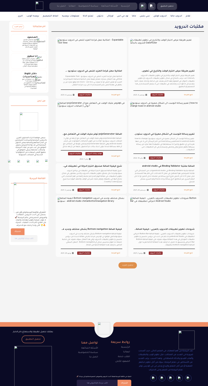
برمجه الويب (32, 16)
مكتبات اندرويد (157, 95)
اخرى (20, 16)
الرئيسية (125, 6)
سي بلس (145, 16)
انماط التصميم (50, 16)
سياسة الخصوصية (88, 6)
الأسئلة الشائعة (109, 6)
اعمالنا (72, 6)
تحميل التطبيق (33, 339)
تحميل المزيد (127, 265)
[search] (142, 6)
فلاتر (188, 16)
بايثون (100, 16)
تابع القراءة (188, 95)
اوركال (110, 16)
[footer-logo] (184, 340)
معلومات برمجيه (70, 16)
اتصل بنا (61, 6)
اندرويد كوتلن (160, 16)
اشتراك (17, 232)
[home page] (39, 9)
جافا (134, 16)
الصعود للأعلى (122, 361)
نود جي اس (122, 16)
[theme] (152, 6)
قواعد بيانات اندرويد (94, 154)
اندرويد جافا (176, 16)
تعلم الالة (88, 16)
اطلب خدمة (124, 357)
